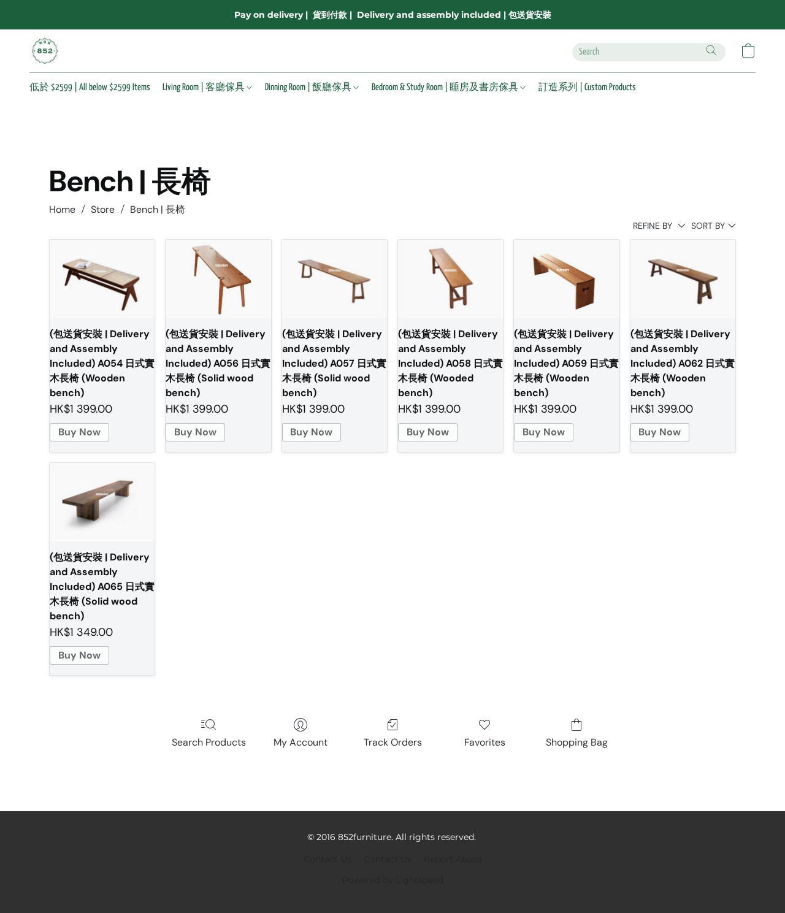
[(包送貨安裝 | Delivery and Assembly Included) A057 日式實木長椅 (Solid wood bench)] (334, 279)
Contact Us (327, 859)
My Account (300, 742)
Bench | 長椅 (157, 209)
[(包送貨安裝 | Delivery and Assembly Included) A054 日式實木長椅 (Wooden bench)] (102, 279)
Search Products (209, 742)
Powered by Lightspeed (392, 879)
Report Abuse (453, 859)
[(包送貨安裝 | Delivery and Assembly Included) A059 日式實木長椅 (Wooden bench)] (566, 279)
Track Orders (393, 742)
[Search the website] (711, 50)
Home (62, 209)
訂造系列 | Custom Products (587, 87)
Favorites (484, 742)
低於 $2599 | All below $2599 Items (89, 87)
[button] (44, 51)
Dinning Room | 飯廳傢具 (309, 87)
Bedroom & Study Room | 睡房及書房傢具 (446, 87)
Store (103, 209)
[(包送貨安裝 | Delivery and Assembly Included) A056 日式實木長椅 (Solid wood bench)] (218, 279)
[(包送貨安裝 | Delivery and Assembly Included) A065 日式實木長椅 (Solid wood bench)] (102, 502)
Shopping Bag (577, 742)
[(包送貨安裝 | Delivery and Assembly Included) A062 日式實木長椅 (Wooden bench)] (682, 279)
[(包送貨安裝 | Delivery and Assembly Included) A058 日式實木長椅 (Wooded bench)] (450, 279)
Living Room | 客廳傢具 (205, 87)
